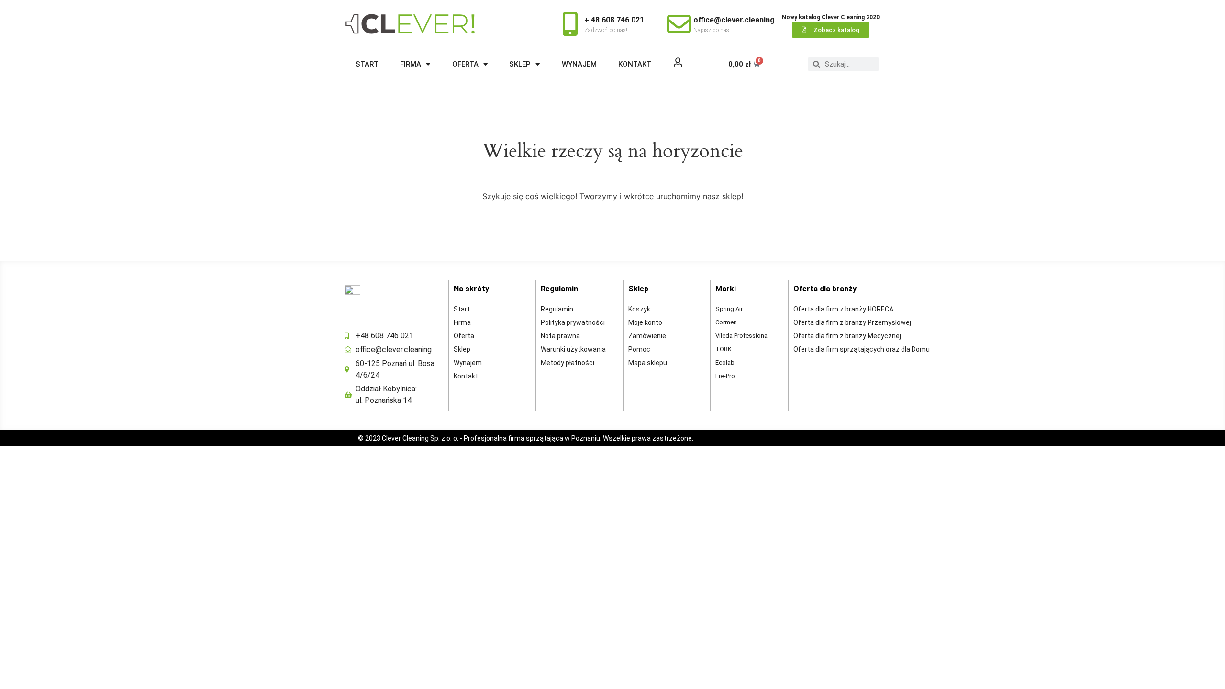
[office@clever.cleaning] (679, 24)
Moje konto (645, 322)
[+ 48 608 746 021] (570, 24)
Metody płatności (567, 363)
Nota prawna (560, 336)
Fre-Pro (725, 375)
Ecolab (725, 362)
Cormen (726, 322)
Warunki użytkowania (573, 349)
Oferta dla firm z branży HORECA (843, 309)
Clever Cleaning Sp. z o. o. (421, 438)
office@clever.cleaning (734, 19)
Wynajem (579, 64)
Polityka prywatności (573, 322)
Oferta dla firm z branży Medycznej (847, 336)
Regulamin (557, 309)
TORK (723, 349)
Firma (410, 64)
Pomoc (639, 349)
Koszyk (639, 309)
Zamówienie (647, 336)
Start (367, 64)
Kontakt (634, 64)
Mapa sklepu (647, 363)
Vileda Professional (742, 335)
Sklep (520, 64)
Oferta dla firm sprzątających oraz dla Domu (861, 349)
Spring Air (729, 308)
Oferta (465, 64)
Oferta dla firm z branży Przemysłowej (852, 322)
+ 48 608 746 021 (614, 19)
